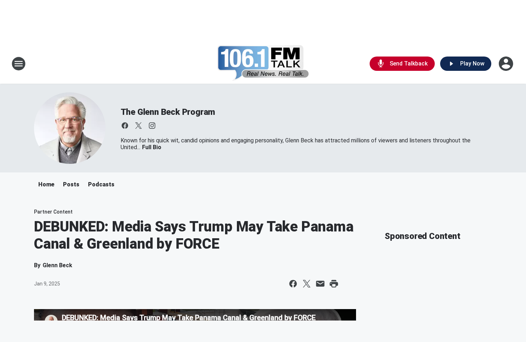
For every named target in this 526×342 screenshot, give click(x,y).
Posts (71, 184)
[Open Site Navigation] (18, 64)
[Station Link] (263, 63)
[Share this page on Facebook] (293, 284)
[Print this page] (334, 284)
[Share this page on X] (307, 284)
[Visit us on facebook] (125, 125)
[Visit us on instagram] (152, 125)
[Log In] (507, 64)
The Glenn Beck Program (168, 112)
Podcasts (101, 184)
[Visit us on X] (138, 125)
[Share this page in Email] (320, 284)
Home (46, 184)
